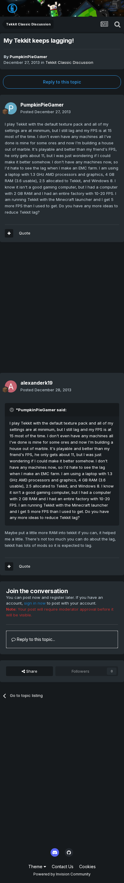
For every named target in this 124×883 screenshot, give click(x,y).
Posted (45, 111)
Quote (24, 233)
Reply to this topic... (35, 639)
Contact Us (62, 866)
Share (31, 671)
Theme (36, 866)
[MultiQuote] (9, 233)
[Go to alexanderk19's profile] (11, 386)
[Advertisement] (62, 310)
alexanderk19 (36, 383)
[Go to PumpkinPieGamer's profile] (11, 108)
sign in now (35, 603)
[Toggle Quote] (12, 409)
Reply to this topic (62, 81)
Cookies (87, 866)
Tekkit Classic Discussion (69, 62)
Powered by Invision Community (62, 874)
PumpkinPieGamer (28, 56)
